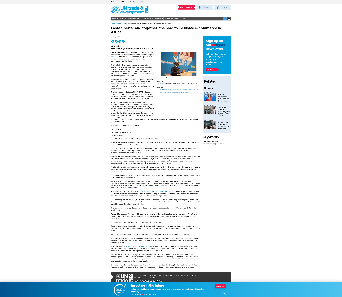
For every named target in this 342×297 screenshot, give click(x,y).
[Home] (129, 10)
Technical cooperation (172, 18)
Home (113, 24)
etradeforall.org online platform (137, 246)
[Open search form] (229, 18)
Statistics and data (134, 18)
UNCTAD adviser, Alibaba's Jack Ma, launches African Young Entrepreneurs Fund (179, 89)
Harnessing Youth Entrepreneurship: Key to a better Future (174, 92)
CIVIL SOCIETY (153, 275)
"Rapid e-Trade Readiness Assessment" (153, 191)
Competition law (209, 144)
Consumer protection (210, 142)
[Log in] (225, 18)
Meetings (158, 18)
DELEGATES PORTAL (141, 275)
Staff (160, 275)
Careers (193, 275)
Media (185, 18)
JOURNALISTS (168, 275)
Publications (147, 18)
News (119, 24)
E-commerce (221, 144)
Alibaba (113, 57)
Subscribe (212, 69)
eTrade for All (163, 83)
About (114, 18)
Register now (220, 286)
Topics (122, 18)
